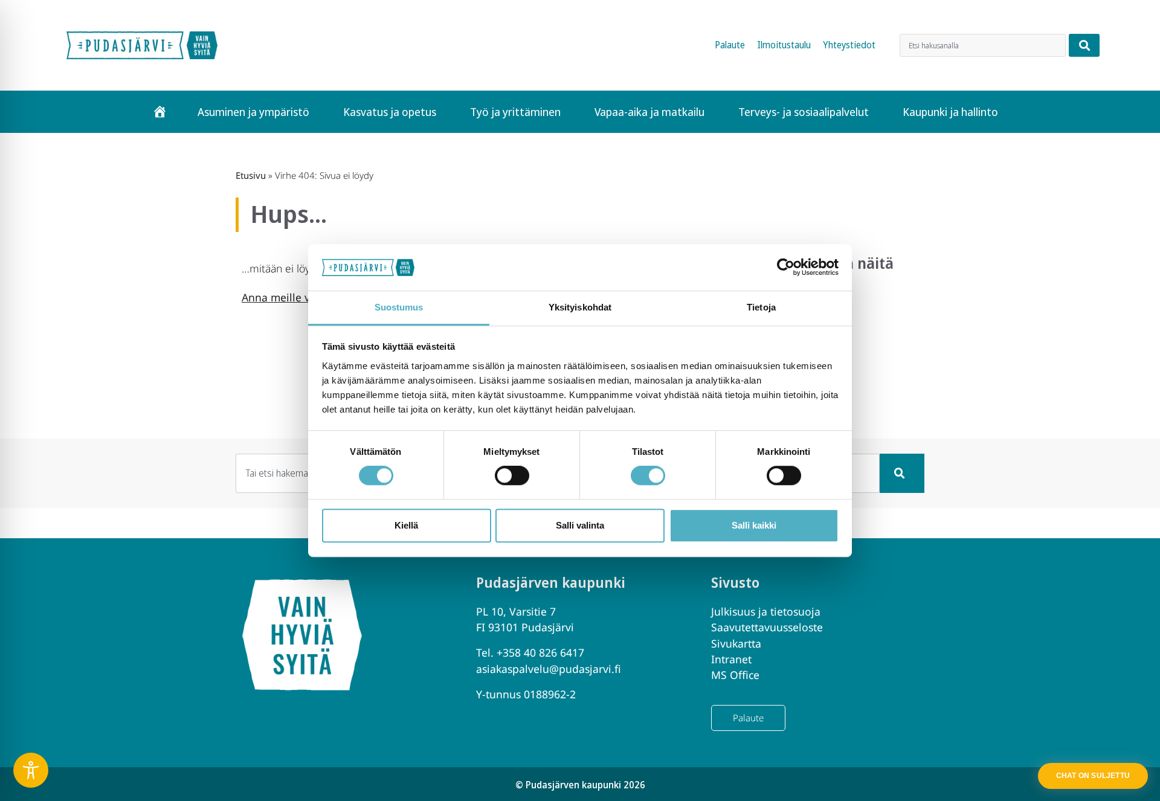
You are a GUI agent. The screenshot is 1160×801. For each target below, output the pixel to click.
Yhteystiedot (849, 45)
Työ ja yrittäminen (515, 112)
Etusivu (251, 175)
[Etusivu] (159, 112)
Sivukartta (736, 643)
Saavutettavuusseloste (767, 627)
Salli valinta (580, 525)
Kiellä (406, 525)
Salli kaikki (754, 525)
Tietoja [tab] (761, 307)
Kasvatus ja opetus (389, 112)
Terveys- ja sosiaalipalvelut (803, 112)
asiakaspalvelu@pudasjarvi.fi (548, 668)
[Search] (1084, 45)
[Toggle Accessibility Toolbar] (31, 770)
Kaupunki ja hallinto (950, 112)
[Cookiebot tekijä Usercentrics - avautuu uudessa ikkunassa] (786, 268)
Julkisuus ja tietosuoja (765, 611)
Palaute (730, 45)
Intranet (731, 659)
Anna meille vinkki (288, 297)
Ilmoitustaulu (784, 45)
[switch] (512, 475)
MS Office (735, 675)
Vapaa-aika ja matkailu (649, 112)
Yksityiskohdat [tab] (580, 307)
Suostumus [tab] (399, 307)
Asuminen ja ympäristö (253, 112)
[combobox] (983, 45)
